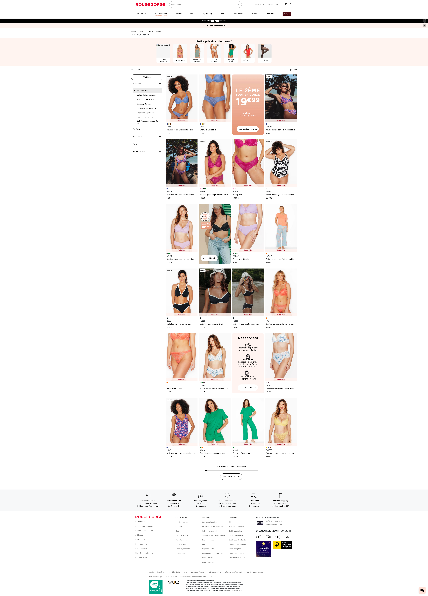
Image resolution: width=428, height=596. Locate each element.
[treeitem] (142, 90)
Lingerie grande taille (184, 549)
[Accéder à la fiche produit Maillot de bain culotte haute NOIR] (248, 292)
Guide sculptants (236, 549)
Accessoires (180, 553)
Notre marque (140, 522)
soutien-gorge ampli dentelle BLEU (180, 130)
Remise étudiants (209, 562)
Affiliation (139, 535)
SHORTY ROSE (237, 194)
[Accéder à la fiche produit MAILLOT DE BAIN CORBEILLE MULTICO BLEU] (281, 98)
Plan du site (214, 576)
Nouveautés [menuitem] (141, 14)
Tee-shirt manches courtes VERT (212, 453)
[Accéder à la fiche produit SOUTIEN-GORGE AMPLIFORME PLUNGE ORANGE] (281, 292)
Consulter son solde (274, 525)
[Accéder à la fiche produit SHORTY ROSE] (248, 163)
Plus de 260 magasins (144, 531)
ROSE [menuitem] (286, 14)
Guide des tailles (235, 531)
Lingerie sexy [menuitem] (207, 14)
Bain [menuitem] (222, 14)
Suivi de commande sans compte (213, 535)
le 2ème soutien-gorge (214, 25)
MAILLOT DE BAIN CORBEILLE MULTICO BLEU (280, 130)
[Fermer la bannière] (424, 25)
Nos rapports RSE (142, 548)
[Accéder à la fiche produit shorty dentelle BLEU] (215, 98)
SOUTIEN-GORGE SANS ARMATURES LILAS (180, 259)
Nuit (177, 531)
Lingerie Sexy (181, 544)
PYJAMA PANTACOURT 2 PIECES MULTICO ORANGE (283, 259)
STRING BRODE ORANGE (174, 388)
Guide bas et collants (237, 540)
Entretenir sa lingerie (237, 558)
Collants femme (182, 535)
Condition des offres (157, 572)
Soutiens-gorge (182, 522)
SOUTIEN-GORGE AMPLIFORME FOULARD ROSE (215, 194)
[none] (147, 90)
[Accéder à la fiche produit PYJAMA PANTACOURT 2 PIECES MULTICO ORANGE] (281, 227)
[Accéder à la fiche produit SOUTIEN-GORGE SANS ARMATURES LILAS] (182, 227)
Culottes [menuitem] (178, 14)
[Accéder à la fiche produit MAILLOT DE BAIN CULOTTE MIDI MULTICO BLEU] (182, 163)
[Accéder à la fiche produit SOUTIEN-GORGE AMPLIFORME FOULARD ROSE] (215, 163)
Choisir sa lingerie (236, 535)
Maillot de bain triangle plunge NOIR (180, 324)
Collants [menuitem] (254, 14)
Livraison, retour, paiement (213, 526)
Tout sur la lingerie (236, 526)
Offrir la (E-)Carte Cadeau (276, 521)
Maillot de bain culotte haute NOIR (246, 324)
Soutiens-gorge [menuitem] (161, 13)
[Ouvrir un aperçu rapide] (195, 77)
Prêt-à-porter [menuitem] (237, 14)
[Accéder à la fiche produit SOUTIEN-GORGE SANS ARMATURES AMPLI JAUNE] (281, 422)
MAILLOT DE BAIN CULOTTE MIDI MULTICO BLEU (182, 194)
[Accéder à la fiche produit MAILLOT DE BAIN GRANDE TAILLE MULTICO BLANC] (281, 163)
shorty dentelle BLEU (208, 130)
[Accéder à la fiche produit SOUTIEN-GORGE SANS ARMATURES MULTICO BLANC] (215, 357)
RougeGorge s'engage (144, 526)
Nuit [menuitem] (191, 14)
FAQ (204, 544)
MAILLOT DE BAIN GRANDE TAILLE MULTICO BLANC (282, 194)
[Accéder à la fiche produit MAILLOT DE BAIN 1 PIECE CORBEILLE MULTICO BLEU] (182, 422)
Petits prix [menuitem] (270, 14)
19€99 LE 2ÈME (161, 15)
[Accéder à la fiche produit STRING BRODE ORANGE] (182, 357)
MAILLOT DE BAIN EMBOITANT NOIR (211, 324)
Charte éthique (141, 557)
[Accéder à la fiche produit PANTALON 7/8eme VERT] (248, 422)
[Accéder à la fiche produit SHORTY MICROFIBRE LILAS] (248, 227)
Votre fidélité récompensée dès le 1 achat (214, 20)
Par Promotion (139, 151)
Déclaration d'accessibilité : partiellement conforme (245, 572)
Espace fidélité (208, 549)
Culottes (179, 526)
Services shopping (209, 522)
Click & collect (207, 558)
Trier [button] (295, 69)
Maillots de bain (182, 540)
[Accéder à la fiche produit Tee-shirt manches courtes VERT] (215, 422)
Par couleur (137, 136)
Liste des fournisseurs (144, 553)
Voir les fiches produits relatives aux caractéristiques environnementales (178, 576)
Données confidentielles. (234, 591)
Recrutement (140, 539)
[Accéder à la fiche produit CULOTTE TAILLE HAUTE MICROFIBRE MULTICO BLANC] (281, 357)
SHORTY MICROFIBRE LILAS (241, 259)
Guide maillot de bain (237, 544)
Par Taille (136, 129)
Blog (231, 522)
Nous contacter (141, 544)
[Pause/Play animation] (424, 21)
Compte (277, 4)
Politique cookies (214, 572)
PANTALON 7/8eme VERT (241, 453)
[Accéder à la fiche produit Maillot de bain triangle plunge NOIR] (182, 292)
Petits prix (137, 83)
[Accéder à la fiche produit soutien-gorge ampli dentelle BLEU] (182, 98)
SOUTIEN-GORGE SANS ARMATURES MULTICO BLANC (217, 388)
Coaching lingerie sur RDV (212, 553)
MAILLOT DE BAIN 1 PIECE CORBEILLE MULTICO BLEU (184, 453)
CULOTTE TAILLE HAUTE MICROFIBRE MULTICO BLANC (283, 388)
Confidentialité (174, 572)
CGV (185, 572)
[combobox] (205, 4)
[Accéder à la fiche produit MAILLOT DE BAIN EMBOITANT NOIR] (215, 292)
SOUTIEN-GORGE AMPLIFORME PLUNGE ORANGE (282, 324)
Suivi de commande (210, 531)
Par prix (136, 144)
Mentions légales (197, 572)
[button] (194, 77)
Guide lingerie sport (237, 553)
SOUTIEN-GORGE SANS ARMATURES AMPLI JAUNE (283, 453)
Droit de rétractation (210, 540)
